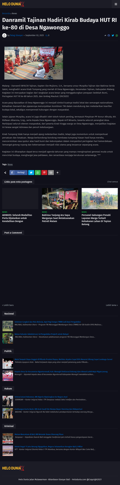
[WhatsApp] (117, 35)
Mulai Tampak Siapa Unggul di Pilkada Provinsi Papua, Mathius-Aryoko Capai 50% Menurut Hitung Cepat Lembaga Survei (63, 359)
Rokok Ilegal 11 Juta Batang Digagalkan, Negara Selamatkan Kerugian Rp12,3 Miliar (49, 447)
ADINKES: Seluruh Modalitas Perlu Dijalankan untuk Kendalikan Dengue (17, 218)
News (14, 14)
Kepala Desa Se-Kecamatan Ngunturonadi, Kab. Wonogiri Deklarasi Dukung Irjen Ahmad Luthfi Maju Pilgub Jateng (61, 372)
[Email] (51, 172)
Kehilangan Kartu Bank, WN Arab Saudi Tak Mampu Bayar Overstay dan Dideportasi (48, 409)
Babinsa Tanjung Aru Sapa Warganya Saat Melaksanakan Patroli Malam (58, 218)
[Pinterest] (44, 172)
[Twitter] (113, 35)
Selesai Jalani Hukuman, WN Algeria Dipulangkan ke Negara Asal (41, 397)
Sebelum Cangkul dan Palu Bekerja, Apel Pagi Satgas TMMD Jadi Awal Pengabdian (48, 322)
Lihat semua (112, 182)
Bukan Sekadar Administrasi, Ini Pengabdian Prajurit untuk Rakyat (42, 334)
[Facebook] (109, 35)
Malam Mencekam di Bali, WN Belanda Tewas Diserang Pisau (39, 434)
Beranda (6, 14)
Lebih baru (9, 305)
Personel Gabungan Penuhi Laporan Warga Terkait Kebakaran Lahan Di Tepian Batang (96, 220)
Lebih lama (111, 305)
